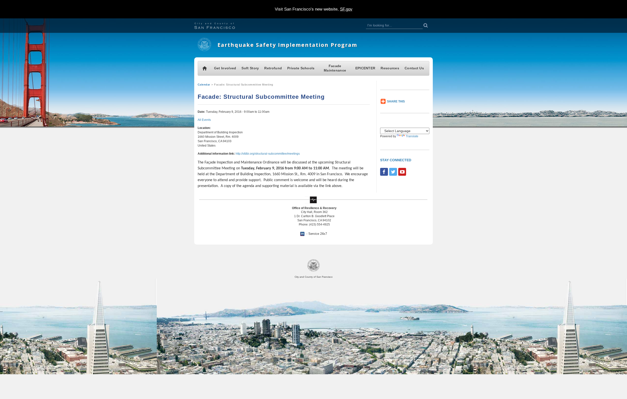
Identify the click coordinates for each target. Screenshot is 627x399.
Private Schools (301, 68)
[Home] (204, 50)
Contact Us (414, 68)
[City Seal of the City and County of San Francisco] (313, 270)
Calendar (204, 84)
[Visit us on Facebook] (384, 172)
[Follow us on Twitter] (393, 172)
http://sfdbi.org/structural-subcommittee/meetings (268, 153)
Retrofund (273, 68)
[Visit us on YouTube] (402, 172)
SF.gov (346, 9)
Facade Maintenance (335, 68)
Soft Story (250, 68)
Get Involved (225, 68)
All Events (204, 120)
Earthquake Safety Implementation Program (287, 44)
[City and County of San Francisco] (220, 26)
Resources (390, 68)
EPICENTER (365, 68)
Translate (412, 136)
